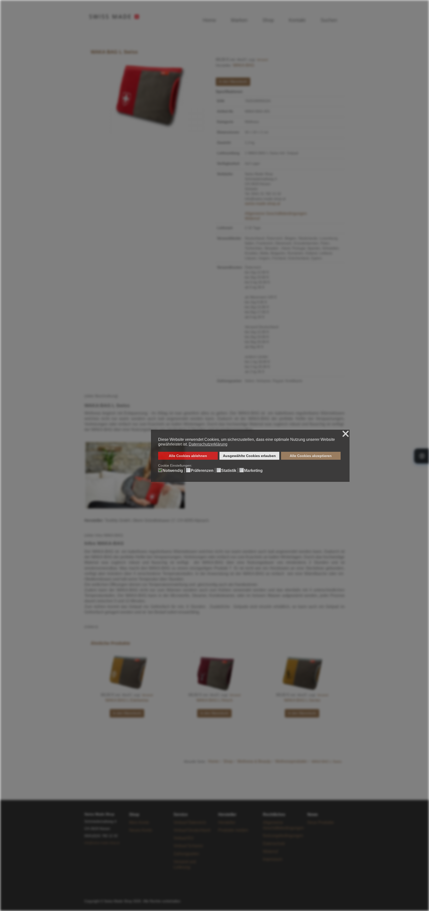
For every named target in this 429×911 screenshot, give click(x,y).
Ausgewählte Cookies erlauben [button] (249, 456)
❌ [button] (345, 434)
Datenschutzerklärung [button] (208, 444)
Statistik (228, 471)
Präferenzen (202, 471)
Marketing (253, 471)
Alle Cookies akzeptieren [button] (311, 456)
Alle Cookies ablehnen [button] (188, 456)
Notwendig (173, 471)
